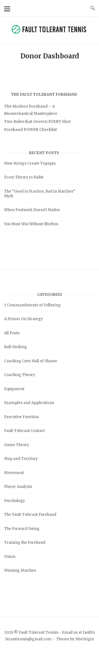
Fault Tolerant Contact (24, 430)
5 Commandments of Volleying (32, 305)
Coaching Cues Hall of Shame (30, 361)
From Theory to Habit (23, 177)
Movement (14, 472)
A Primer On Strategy (23, 319)
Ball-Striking (15, 347)
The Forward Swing (22, 528)
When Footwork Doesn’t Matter (32, 210)
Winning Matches (20, 570)
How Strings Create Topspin (30, 163)
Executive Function (21, 417)
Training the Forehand (24, 542)
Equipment (14, 389)
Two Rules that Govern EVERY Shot (37, 121)
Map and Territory (21, 458)
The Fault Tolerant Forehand (30, 514)
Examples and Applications (29, 402)
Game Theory (16, 444)
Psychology (14, 500)
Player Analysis (18, 486)
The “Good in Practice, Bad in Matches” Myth (39, 193)
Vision (9, 556)
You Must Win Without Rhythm (31, 224)
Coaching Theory (19, 374)
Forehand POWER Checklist (30, 129)
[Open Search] (92, 8)
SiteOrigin (84, 639)
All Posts (12, 333)
